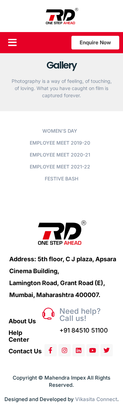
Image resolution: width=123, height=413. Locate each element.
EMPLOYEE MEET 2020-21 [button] (60, 155)
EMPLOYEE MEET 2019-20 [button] (60, 143)
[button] (12, 42)
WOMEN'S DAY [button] (59, 131)
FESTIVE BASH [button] (61, 178)
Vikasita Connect (96, 399)
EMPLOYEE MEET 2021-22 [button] (60, 166)
